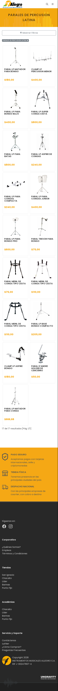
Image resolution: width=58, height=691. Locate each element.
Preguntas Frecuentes (14, 650)
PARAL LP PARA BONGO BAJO (12, 112)
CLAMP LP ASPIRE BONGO (13, 367)
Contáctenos (9, 640)
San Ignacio (8, 574)
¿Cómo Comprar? (11, 646)
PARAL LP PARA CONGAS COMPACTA (12, 198)
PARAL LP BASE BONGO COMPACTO (42, 324)
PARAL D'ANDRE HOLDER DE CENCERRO (39, 368)
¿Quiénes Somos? (11, 547)
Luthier (5, 643)
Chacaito (7, 578)
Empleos (6, 550)
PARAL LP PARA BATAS (12, 155)
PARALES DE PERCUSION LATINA (15, 40)
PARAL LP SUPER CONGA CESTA (39, 112)
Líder (4, 581)
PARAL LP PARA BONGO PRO (12, 240)
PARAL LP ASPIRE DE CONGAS (41, 155)
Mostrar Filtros (30, 32)
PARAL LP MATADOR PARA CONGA (14, 409)
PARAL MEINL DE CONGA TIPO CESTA (15, 282)
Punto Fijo (7, 587)
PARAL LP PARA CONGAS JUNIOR (40, 197)
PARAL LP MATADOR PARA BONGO (14, 70)
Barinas (6, 584)
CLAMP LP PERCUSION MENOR (41, 70)
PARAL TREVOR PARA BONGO (42, 240)
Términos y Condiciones (14, 553)
